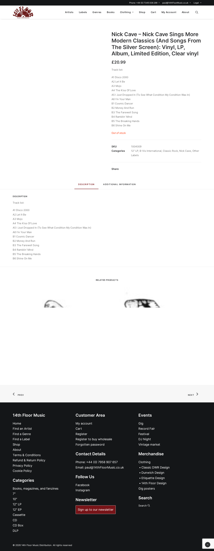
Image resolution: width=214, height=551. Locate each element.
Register (81, 434)
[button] (198, 12)
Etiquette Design (153, 478)
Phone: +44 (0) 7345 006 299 (143, 3)
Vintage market (149, 444)
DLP (15, 530)
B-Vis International (151, 150)
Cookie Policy (22, 471)
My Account (169, 12)
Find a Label (21, 439)
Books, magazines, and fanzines (35, 488)
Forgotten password (90, 444)
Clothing (125, 12)
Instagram (83, 490)
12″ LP (17, 504)
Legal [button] (196, 3)
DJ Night (144, 439)
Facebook (83, 485)
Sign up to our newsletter (96, 509)
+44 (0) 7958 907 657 (102, 462)
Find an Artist (22, 428)
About (185, 12)
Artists (69, 12)
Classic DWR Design (155, 467)
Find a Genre (22, 434)
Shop (142, 12)
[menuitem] (144, 3)
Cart (153, 12)
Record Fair (146, 428)
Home (17, 423)
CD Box (18, 525)
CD (15, 520)
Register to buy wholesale (94, 439)
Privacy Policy (22, 465)
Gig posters (146, 488)
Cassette (19, 515)
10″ (15, 499)
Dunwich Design (152, 472)
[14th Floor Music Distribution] (23, 12)
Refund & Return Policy (29, 460)
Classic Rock (170, 150)
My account (84, 423)
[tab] (119, 186)
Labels (83, 12)
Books (111, 12)
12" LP (134, 150)
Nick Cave (185, 150)
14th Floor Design (154, 483)
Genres (96, 12)
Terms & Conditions (27, 455)
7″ (14, 493)
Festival (143, 434)
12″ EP (17, 509)
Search (142, 505)
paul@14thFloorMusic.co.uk (175, 3)
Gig (140, 423)
